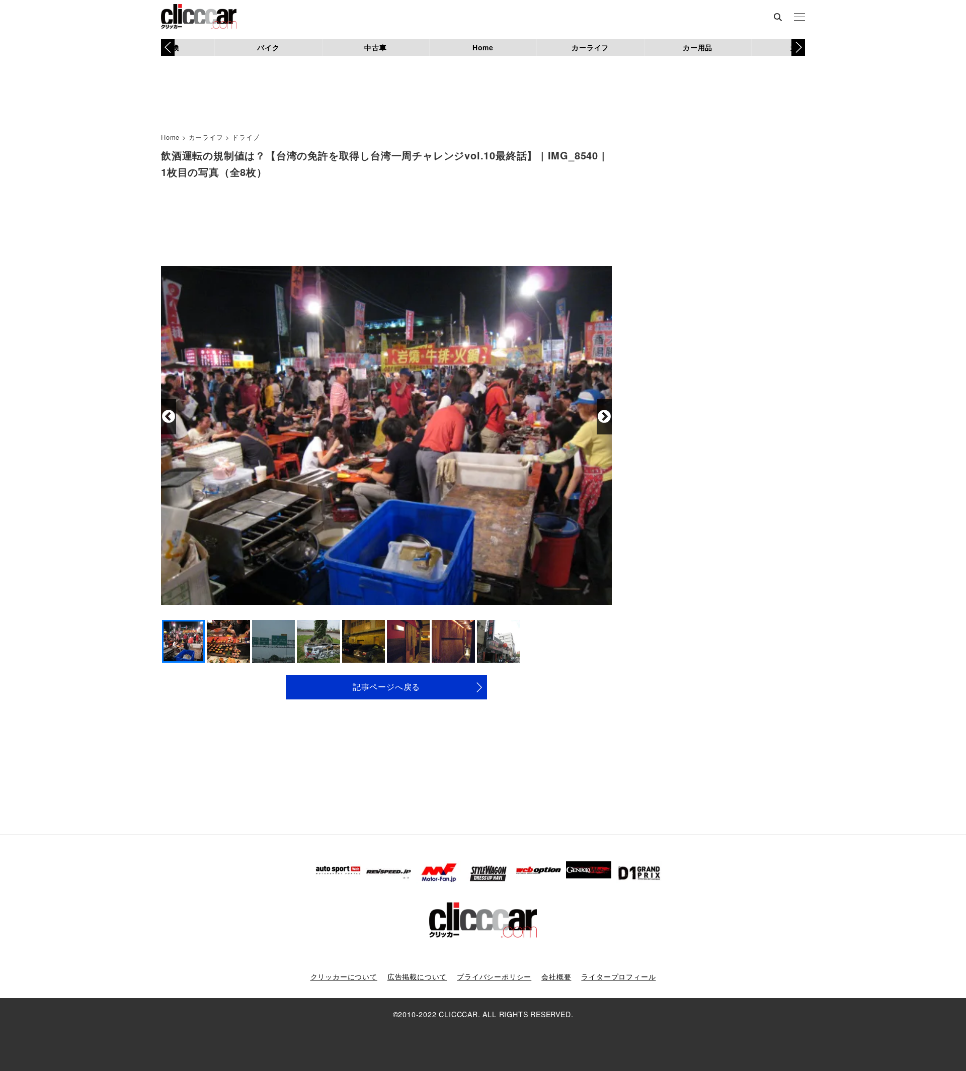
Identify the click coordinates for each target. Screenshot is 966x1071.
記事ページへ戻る (386, 686)
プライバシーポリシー (494, 976)
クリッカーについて (343, 976)
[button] (798, 47)
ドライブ (246, 137)
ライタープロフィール (618, 976)
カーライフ (590, 47)
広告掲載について (417, 976)
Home (483, 47)
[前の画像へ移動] (168, 416)
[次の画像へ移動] (604, 416)
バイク (268, 47)
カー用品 (697, 47)
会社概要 (556, 976)
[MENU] (799, 18)
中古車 (375, 47)
